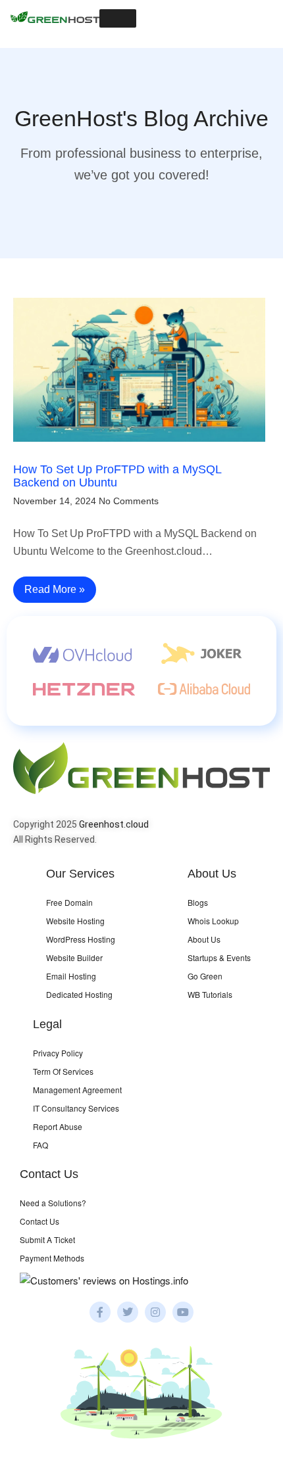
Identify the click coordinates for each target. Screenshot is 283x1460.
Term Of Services (63, 1071)
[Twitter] (127, 1312)
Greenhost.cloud (114, 824)
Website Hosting (75, 920)
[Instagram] (155, 1312)
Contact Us (39, 1221)
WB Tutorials (210, 994)
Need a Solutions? (53, 1202)
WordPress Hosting (80, 939)
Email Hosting (71, 975)
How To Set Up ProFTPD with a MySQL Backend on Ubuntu (117, 476)
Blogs (198, 902)
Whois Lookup (213, 920)
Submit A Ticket (47, 1239)
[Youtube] (182, 1312)
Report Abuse (57, 1126)
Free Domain (69, 902)
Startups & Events (219, 957)
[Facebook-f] (100, 1312)
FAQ (40, 1144)
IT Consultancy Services (76, 1108)
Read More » (54, 589)
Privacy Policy (58, 1052)
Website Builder (74, 957)
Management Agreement (77, 1089)
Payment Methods (52, 1257)
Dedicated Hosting (79, 994)
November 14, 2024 (54, 501)
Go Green (205, 975)
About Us (204, 939)
